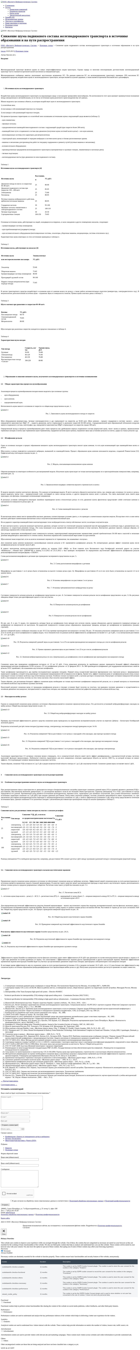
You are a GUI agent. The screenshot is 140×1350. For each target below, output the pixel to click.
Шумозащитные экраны (14, 19)
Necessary (7, 1251)
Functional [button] (4, 1300)
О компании (9, 5)
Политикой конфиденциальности (117, 1201)
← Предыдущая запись (9, 1081)
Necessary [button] (4, 1249)
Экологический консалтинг (20, 15)
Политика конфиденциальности (48, 1214)
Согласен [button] (26, 1227)
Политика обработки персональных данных (17, 1214)
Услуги (7, 7)
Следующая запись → (9, 1085)
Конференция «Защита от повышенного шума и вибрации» (27, 1136)
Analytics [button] (4, 1319)
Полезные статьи (11, 25)
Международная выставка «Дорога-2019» (20, 1140)
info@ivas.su (10, 1212)
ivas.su (3, 51)
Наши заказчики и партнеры (16, 23)
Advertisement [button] (6, 1329)
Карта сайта (5, 1218)
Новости (8, 1148)
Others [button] (3, 1338)
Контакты (9, 27)
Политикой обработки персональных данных (86, 1201)
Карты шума (14, 13)
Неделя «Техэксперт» (13, 1138)
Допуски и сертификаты (14, 21)
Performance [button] (5, 1310)
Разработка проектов (17, 11)
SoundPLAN (9, 17)
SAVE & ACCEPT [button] (7, 1348)
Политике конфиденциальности (110, 1226)
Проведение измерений (18, 9)
